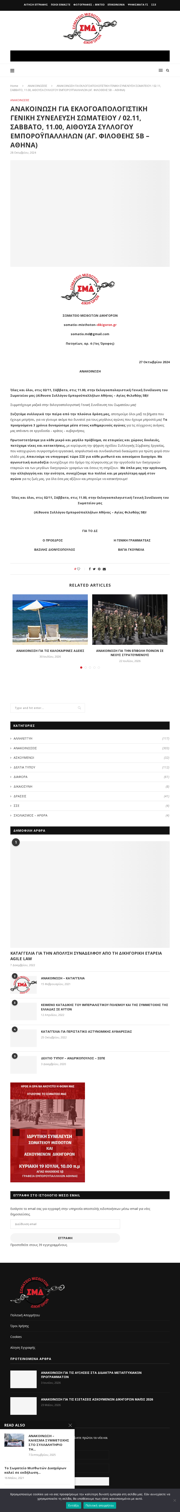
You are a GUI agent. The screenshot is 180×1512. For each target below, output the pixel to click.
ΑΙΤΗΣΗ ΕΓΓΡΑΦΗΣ (36, 4)
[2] (33, 1178)
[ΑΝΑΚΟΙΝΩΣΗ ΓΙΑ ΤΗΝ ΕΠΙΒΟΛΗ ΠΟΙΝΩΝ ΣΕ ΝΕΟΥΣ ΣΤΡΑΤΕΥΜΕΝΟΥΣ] (129, 619)
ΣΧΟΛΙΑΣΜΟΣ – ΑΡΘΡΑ (91, 815)
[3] (38, 1178)
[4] (43, 1178)
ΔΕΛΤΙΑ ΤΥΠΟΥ (91, 767)
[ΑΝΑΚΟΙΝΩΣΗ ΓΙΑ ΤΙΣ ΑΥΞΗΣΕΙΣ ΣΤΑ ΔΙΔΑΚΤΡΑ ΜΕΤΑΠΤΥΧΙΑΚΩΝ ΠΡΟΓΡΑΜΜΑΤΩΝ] (23, 1379)
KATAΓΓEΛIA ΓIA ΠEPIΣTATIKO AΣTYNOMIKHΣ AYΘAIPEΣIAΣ (86, 1031)
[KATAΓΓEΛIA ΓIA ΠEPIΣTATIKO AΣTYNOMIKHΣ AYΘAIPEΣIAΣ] (23, 1038)
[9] (66, 1178)
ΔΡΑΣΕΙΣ (91, 796)
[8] (61, 1178)
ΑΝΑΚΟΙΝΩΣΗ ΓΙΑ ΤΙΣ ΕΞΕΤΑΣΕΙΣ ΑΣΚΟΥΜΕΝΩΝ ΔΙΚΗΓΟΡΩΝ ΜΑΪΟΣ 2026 (97, 1399)
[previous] (16, 1132)
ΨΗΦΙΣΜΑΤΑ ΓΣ (138, 4)
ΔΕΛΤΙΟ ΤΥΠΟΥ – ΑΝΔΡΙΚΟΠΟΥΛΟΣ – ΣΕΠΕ (73, 1058)
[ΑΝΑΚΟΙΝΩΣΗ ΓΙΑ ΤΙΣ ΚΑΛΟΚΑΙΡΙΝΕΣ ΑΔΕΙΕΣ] (50, 619)
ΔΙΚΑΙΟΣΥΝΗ (91, 786)
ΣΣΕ (153, 4)
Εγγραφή (65, 1238)
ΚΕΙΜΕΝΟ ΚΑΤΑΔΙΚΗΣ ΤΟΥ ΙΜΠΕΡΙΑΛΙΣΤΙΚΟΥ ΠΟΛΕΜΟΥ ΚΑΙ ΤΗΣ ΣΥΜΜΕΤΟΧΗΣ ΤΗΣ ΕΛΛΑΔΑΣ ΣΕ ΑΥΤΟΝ (104, 1007)
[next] (79, 1132)
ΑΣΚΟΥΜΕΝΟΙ (91, 757)
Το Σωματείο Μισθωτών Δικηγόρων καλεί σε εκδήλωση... (35, 1470)
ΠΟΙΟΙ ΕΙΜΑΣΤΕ (60, 4)
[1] (29, 1178)
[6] (52, 1178)
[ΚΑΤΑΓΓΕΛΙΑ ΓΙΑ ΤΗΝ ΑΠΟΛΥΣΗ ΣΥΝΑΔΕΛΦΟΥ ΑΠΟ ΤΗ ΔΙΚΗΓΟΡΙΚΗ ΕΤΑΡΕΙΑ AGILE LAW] (90, 894)
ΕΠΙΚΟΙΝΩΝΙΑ (116, 4)
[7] (56, 1178)
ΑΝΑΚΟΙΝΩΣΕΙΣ (37, 86)
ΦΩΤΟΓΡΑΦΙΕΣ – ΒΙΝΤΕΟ (88, 4)
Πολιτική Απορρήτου (25, 1315)
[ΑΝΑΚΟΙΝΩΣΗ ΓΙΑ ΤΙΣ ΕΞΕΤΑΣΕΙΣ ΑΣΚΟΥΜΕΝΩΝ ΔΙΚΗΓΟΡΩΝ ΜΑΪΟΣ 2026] (23, 1406)
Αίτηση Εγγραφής (22, 1347)
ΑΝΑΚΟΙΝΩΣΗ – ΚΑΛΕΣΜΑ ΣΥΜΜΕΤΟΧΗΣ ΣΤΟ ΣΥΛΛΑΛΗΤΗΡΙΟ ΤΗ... (49, 1442)
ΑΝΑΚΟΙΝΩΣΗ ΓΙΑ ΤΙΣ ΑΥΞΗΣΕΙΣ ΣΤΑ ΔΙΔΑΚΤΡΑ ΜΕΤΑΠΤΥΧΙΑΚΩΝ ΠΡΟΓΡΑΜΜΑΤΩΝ (91, 1375)
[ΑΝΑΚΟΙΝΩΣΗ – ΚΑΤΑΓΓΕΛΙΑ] (23, 985)
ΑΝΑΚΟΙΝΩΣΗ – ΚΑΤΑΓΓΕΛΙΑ (63, 978)
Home (14, 86)
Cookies (16, 1337)
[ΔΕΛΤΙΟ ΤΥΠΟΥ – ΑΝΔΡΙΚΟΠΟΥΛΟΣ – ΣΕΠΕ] (23, 1065)
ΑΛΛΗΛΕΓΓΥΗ (91, 738)
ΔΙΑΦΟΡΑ (91, 777)
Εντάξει (73, 1505)
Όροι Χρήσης (19, 1326)
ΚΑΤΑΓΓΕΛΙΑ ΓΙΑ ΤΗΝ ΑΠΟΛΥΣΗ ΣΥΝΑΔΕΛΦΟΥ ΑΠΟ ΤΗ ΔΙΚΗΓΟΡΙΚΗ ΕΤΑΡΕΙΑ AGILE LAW (86, 955)
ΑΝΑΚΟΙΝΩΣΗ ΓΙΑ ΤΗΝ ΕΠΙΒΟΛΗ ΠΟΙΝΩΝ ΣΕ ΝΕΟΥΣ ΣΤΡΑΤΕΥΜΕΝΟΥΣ (130, 653)
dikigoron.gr (107, 325)
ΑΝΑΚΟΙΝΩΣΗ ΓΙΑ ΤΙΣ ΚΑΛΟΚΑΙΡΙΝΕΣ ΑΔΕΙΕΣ (50, 651)
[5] (47, 1178)
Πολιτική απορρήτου (100, 1505)
